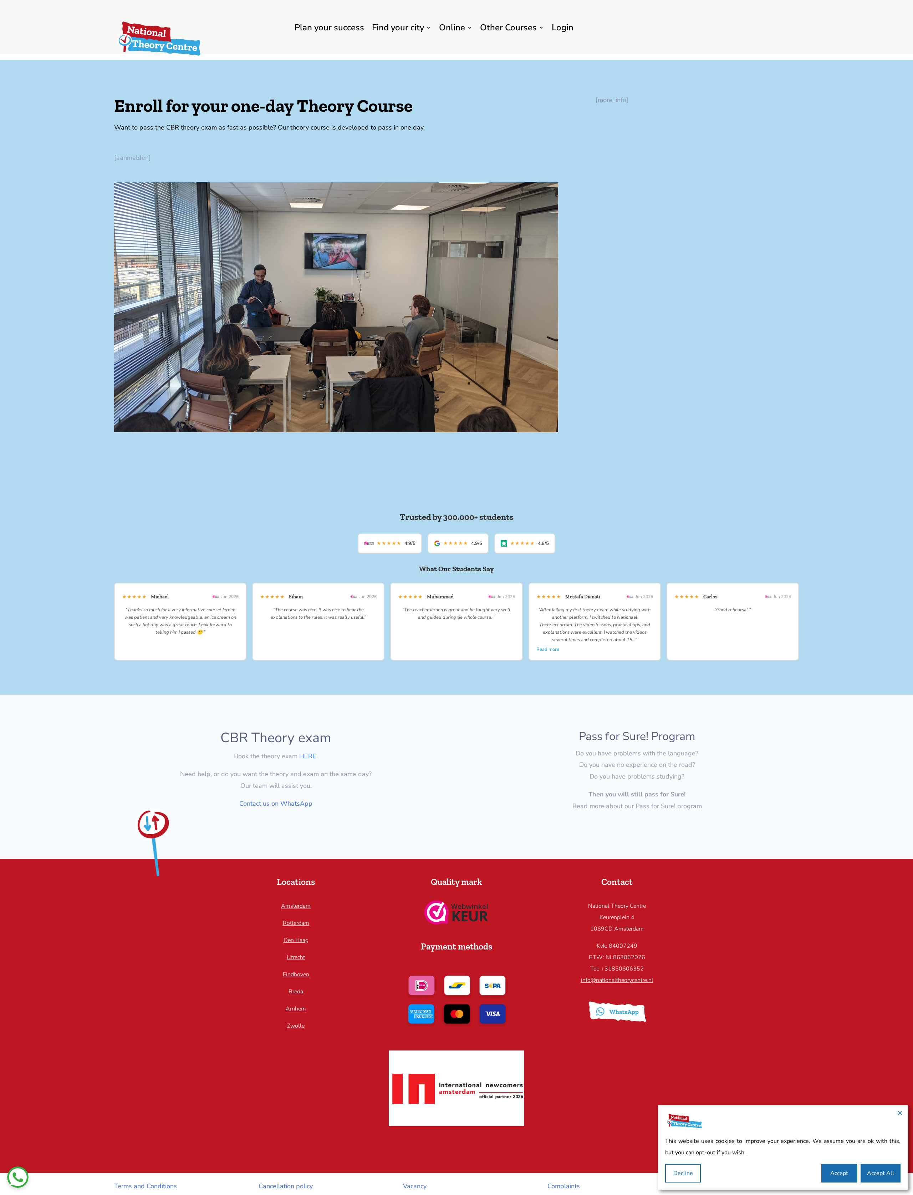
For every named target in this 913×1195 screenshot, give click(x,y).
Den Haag (296, 940)
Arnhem (296, 1009)
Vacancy (415, 1186)
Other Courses (508, 27)
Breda (296, 992)
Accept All (880, 1173)
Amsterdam (296, 906)
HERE (307, 756)
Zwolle (296, 1026)
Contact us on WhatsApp (275, 803)
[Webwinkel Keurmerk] (456, 922)
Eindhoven (296, 974)
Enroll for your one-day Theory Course (263, 105)
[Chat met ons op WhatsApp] (18, 1177)
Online (452, 27)
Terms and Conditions (145, 1186)
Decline (683, 1173)
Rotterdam (296, 923)
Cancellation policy (286, 1186)
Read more (547, 649)
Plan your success (329, 27)
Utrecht (296, 957)
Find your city (398, 27)
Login (562, 27)
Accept (839, 1173)
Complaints (563, 1186)
